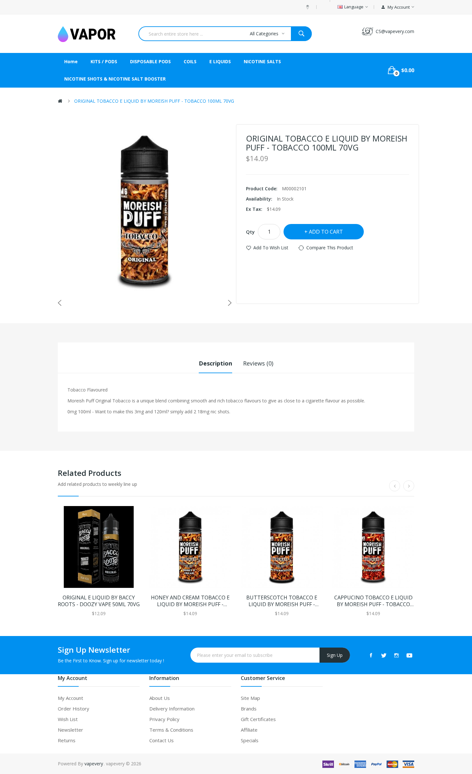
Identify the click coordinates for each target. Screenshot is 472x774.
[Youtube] (409, 655)
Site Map (250, 698)
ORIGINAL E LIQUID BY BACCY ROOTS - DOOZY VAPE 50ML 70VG (99, 601)
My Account (70, 698)
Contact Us (161, 740)
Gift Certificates (258, 719)
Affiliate (249, 730)
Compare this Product (329, 248)
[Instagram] (396, 655)
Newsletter (70, 730)
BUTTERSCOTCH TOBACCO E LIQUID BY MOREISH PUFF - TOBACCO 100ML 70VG (281, 601)
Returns (66, 740)
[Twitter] (384, 655)
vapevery (93, 764)
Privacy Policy (164, 719)
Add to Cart (326, 231)
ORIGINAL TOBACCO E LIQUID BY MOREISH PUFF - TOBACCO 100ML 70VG (154, 101)
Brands (249, 708)
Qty (250, 231)
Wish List (68, 719)
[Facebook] (371, 655)
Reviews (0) (258, 363)
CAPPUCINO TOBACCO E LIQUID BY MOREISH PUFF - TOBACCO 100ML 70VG (373, 601)
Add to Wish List (270, 248)
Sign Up (335, 655)
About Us (159, 698)
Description (215, 363)
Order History (73, 708)
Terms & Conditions (171, 730)
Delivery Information (172, 708)
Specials (249, 740)
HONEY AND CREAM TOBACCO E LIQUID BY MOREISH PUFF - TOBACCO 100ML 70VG (190, 601)
